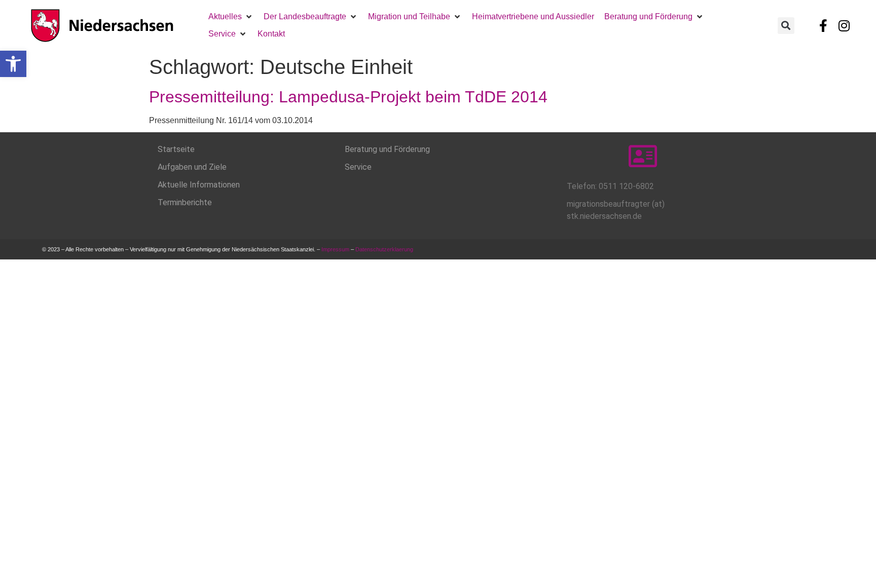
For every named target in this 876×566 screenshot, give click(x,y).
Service (358, 167)
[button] (13, 64)
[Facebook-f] (823, 25)
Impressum (335, 249)
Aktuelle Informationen (199, 185)
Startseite (176, 149)
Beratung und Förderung (387, 149)
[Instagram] (844, 25)
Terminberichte (185, 202)
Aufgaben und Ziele (192, 167)
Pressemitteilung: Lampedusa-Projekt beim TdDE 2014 (348, 97)
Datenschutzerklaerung (385, 249)
